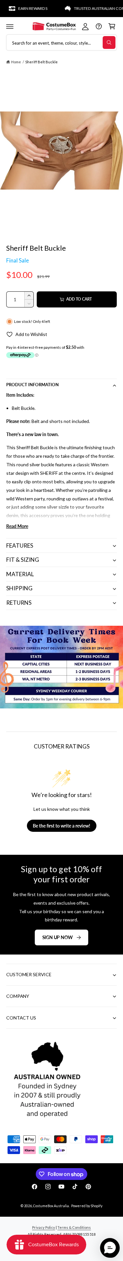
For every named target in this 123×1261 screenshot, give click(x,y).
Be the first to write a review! (61, 826)
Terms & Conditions (74, 1227)
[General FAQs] (98, 26)
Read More (17, 526)
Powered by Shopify (86, 1206)
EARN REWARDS (26, 8)
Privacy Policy (43, 1227)
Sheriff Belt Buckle (41, 62)
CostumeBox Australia (51, 1206)
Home (16, 62)
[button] (9, 26)
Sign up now (57, 937)
